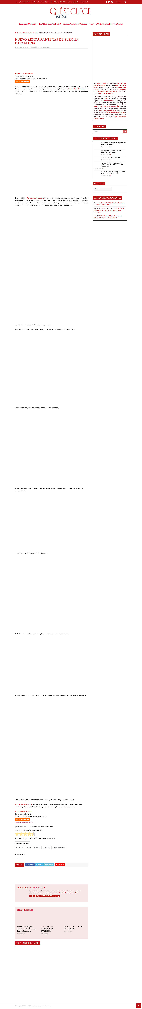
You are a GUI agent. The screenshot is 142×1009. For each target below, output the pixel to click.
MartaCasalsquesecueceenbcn (68, 893)
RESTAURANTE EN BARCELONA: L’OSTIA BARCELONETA (111, 151)
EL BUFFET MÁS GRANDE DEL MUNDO (74, 927)
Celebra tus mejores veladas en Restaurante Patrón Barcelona (26, 928)
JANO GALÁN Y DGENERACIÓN (110, 158)
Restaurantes (27, 24)
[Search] (125, 2)
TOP (91, 24)
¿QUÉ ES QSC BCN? (73, 2)
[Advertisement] (52, 876)
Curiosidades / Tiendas (109, 24)
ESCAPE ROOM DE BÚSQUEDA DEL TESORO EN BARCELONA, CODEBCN (109, 210)
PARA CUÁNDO (27, 33)
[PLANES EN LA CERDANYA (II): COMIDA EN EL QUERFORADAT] (97, 145)
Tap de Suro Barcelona (76, 89)
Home (18, 33)
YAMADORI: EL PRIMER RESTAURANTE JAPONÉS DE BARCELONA (109, 204)
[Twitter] (109, 2)
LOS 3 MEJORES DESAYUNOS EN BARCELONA (47, 928)
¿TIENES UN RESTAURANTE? (40, 2)
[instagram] (112, 2)
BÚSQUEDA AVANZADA (58, 2)
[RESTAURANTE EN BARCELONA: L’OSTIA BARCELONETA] (97, 152)
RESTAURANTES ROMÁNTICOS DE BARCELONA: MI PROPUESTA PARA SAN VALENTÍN (112, 164)
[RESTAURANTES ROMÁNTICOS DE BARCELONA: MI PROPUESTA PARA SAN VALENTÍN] (97, 164)
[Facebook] (106, 2)
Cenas (35, 33)
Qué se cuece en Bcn (23, 47)
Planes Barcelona (50, 24)
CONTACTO (84, 2)
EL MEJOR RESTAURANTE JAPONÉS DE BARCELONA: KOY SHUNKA (113, 172)
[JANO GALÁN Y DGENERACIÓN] (97, 158)
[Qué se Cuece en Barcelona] (71, 12)
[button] (26, 61)
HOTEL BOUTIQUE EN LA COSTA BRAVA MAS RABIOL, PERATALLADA (108, 217)
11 (111, 147)
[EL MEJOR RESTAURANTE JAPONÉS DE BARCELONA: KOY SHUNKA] (97, 173)
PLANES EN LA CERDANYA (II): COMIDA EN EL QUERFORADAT (113, 143)
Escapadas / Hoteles (75, 24)
